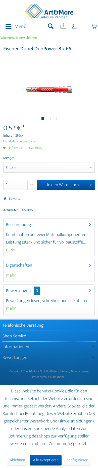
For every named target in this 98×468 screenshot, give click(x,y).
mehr (11, 250)
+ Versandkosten (27, 141)
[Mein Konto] (75, 27)
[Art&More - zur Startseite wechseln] (49, 12)
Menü (20, 26)
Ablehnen (17, 460)
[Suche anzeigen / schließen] (51, 27)
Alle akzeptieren (46, 460)
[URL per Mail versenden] (63, 27)
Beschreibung (18, 224)
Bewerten (15, 199)
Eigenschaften (19, 265)
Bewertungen (18, 291)
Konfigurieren (77, 460)
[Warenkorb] (88, 27)
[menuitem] (14, 27)
